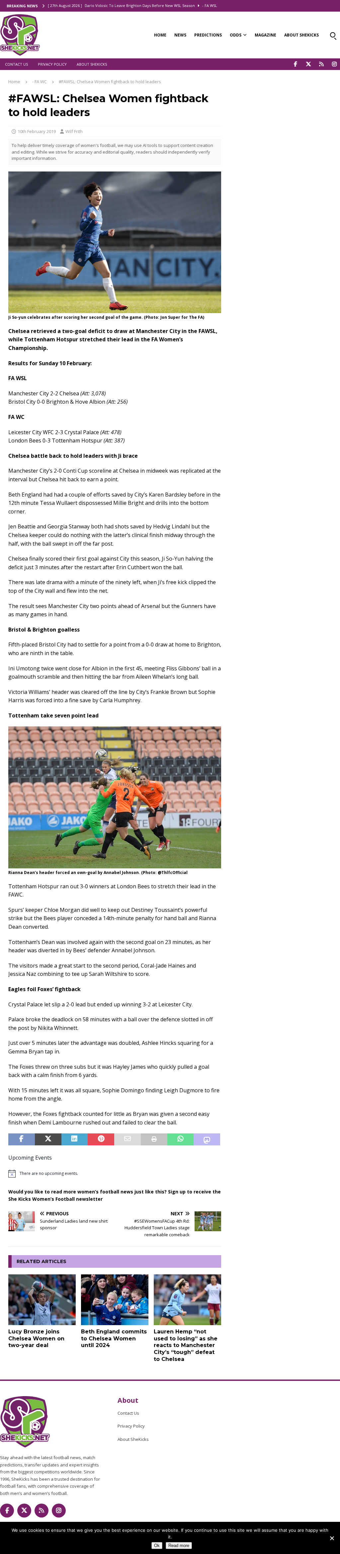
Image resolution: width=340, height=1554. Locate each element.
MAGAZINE (265, 35)
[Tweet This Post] (48, 1139)
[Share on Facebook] (21, 1139)
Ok (157, 1545)
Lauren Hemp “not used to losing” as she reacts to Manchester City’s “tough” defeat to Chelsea (185, 1345)
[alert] (114, 1174)
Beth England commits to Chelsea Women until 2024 (114, 1338)
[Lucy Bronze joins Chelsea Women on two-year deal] (42, 1299)
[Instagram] (334, 64)
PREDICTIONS (208, 35)
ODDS (235, 35)
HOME (160, 35)
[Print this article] (154, 1139)
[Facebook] (295, 64)
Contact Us (16, 64)
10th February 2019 (37, 131)
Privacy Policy (52, 64)
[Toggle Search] (332, 35)
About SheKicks (92, 64)
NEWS (180, 35)
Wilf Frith (74, 131)
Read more (178, 1545)
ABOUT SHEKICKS (301, 35)
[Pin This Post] (101, 1139)
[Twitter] (308, 64)
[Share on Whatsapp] (180, 1139)
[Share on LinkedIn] (74, 1139)
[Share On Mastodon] (207, 1139)
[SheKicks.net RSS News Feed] (321, 64)
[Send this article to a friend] (127, 1139)
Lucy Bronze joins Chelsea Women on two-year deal (36, 1338)
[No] (331, 1538)
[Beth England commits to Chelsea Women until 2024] (114, 1299)
